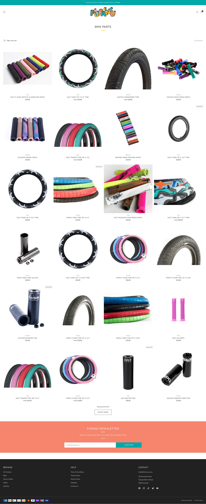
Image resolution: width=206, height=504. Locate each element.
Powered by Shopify (186, 500)
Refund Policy (75, 479)
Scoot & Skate (8, 479)
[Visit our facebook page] (139, 488)
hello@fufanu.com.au (145, 472)
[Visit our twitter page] (153, 488)
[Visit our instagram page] (144, 488)
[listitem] (103, 2)
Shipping (74, 483)
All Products (7, 472)
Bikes (5, 476)
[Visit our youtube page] (157, 488)
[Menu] (4, 12)
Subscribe (128, 445)
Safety (5, 483)
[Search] (197, 12)
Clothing (6, 486)
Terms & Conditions (77, 472)
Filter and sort (12, 41)
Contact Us (74, 486)
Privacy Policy (75, 476)
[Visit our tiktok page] (148, 488)
